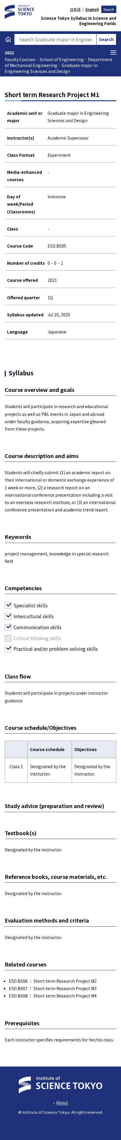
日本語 (75, 9)
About (62, 1102)
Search (108, 9)
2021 (9, 52)
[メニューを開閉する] (113, 52)
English (92, 9)
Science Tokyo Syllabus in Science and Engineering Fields (78, 20)
